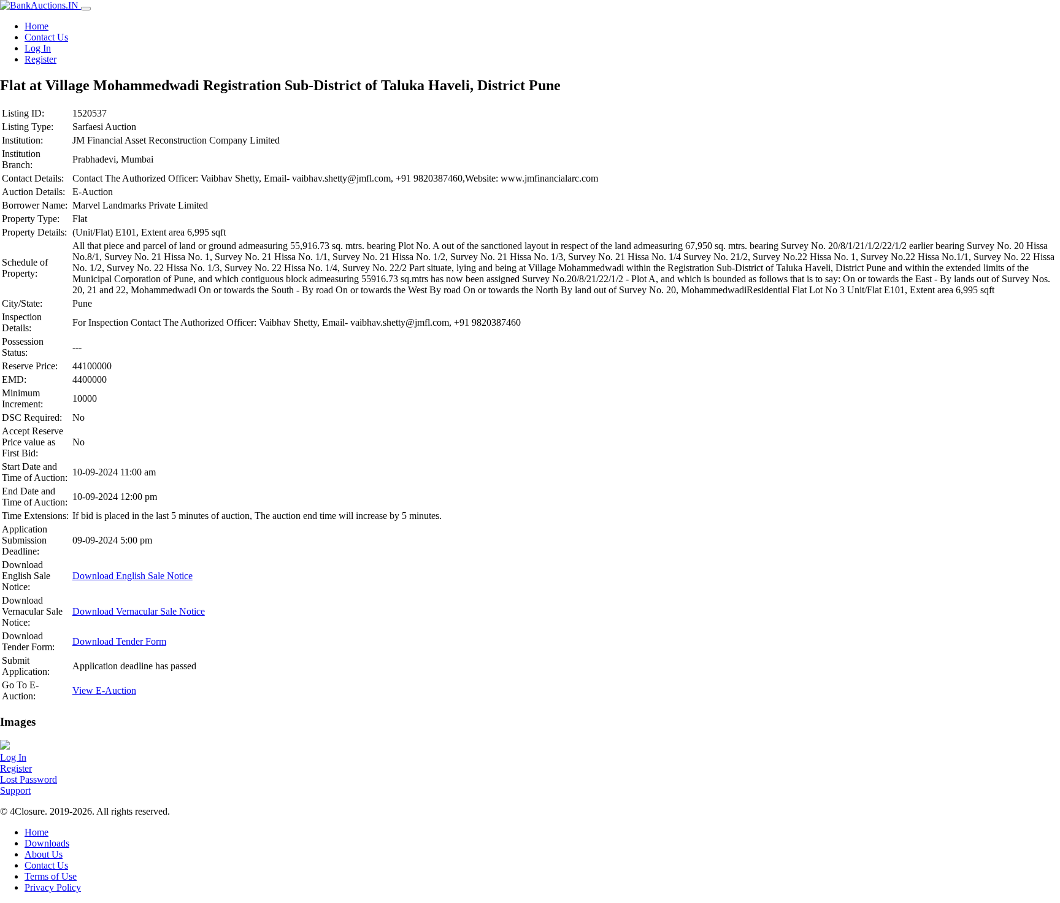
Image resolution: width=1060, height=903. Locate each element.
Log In (38, 48)
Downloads (47, 843)
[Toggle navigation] (86, 8)
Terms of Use (51, 876)
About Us (44, 854)
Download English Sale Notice (132, 576)
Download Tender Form (119, 641)
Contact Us (46, 37)
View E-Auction (104, 690)
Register (40, 59)
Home (36, 26)
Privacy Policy (53, 887)
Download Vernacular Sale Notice (138, 611)
